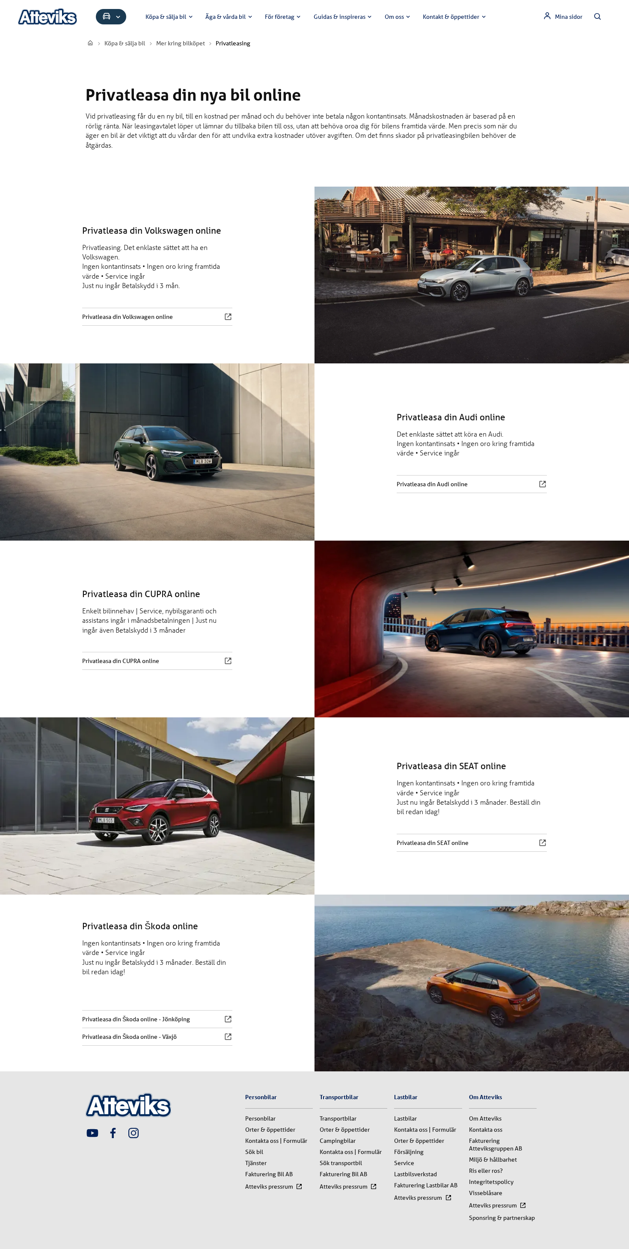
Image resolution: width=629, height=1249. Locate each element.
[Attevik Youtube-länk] (92, 1134)
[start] (91, 43)
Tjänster (256, 1163)
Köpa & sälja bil (165, 17)
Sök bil (254, 1152)
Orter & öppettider (270, 1129)
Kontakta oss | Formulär (276, 1141)
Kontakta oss (485, 1129)
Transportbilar (338, 1118)
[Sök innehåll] (597, 16)
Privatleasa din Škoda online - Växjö (129, 1037)
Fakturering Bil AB (269, 1174)
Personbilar (260, 1118)
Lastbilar (405, 1118)
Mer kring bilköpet (180, 43)
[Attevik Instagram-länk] (133, 1134)
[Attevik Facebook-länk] (113, 1134)
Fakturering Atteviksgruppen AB (495, 1144)
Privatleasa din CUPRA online (120, 661)
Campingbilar (338, 1141)
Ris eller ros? (486, 1171)
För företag (279, 17)
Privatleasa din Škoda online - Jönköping (136, 1019)
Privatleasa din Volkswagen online (127, 317)
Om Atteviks (485, 1118)
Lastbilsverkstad (415, 1174)
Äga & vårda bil (225, 17)
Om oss (394, 17)
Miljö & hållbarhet (493, 1159)
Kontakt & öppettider (451, 17)
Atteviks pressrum (269, 1186)
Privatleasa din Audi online (432, 484)
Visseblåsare (485, 1193)
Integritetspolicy (491, 1182)
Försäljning (409, 1152)
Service (404, 1163)
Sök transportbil (341, 1163)
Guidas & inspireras (339, 17)
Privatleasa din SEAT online (433, 843)
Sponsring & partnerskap (502, 1218)
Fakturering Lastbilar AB (425, 1185)
